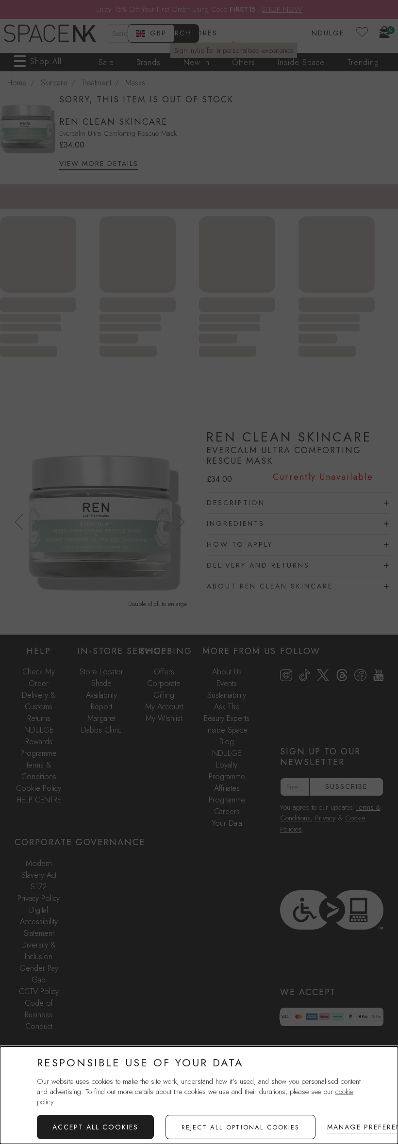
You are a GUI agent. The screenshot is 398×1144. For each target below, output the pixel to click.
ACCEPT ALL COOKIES (95, 1127)
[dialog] (199, 1095)
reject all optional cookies (240, 1127)
